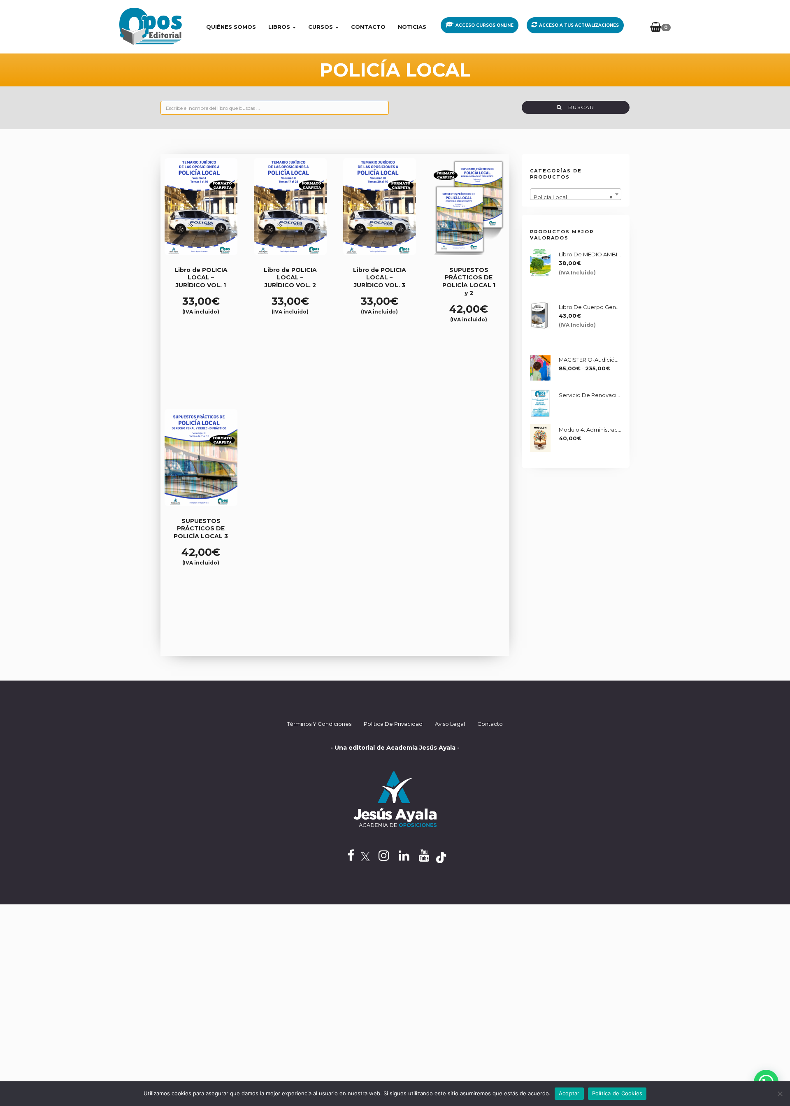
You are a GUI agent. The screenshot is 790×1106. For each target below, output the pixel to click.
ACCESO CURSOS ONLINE (484, 25)
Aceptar (569, 1093)
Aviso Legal (450, 723)
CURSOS (321, 26)
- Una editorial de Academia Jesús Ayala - (395, 747)
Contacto (368, 26)
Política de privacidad (393, 723)
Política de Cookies (617, 1093)
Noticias (412, 26)
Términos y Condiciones (319, 723)
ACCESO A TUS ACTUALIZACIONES (579, 25)
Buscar (578, 107)
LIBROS (280, 26)
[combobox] (576, 194)
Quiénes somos (231, 26)
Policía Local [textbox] (573, 197)
